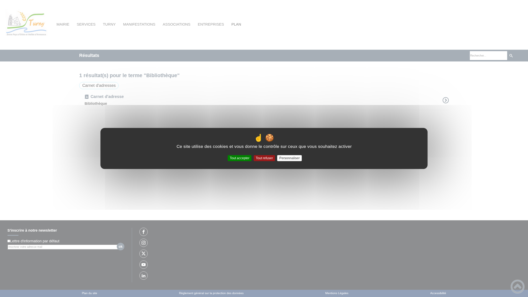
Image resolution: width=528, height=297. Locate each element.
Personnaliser (289, 158)
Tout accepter (239, 158)
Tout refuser (264, 158)
